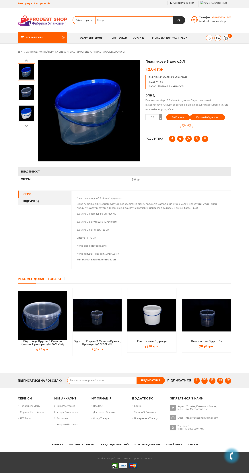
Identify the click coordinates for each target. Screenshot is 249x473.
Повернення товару (146, 418)
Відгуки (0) (31, 201)
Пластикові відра (80, 51)
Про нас (97, 405)
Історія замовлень (67, 412)
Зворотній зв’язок (67, 424)
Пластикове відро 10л (206, 341)
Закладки (62, 418)
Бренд (137, 405)
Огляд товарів (101, 418)
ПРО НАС (193, 444)
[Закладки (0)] (209, 38)
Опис (27, 194)
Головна (57, 444)
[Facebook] (197, 381)
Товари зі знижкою (145, 412)
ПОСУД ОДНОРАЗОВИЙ (114, 444)
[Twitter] (204, 381)
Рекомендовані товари (39, 279)
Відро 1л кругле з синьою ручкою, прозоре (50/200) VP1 (97, 343)
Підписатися (150, 380)
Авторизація (42, 3)
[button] (42, 37)
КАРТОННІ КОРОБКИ (81, 444)
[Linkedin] (220, 381)
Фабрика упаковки (175, 77)
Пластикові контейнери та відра (44, 51)
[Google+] (212, 381)
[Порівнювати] (217, 38)
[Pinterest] (228, 381)
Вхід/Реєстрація (66, 405)
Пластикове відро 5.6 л (109, 51)
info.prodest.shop (215, 21)
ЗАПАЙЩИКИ (174, 444)
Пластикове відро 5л (152, 341)
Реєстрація (25, 3)
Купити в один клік (207, 117)
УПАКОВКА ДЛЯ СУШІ (147, 444)
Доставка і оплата (104, 412)
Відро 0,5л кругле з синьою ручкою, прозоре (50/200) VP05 (42, 343)
